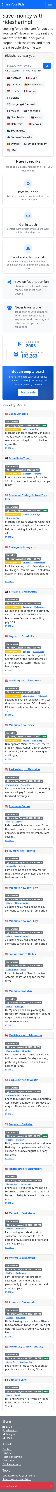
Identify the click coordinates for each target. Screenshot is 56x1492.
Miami (26, 740)
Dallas (23, 969)
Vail (25, 429)
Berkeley (20, 1140)
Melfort (9, 1228)
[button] (47, 66)
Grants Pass (38, 651)
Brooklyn (19, 1006)
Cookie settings (11, 1464)
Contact (7, 1449)
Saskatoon (21, 1228)
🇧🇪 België (31, 78)
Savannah (20, 1317)
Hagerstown (12, 1184)
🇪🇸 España (13, 91)
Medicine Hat (12, 1051)
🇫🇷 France (30, 91)
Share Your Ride (13, 4)
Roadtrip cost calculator (16, 1479)
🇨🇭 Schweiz (34, 124)
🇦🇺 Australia (14, 78)
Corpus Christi (13, 1095)
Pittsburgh (42, 696)
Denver (19, 821)
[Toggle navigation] (49, 4)
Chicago (26, 562)
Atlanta (9, 1317)
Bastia (9, 1395)
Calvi (17, 1395)
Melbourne (39, 607)
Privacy (6, 1453)
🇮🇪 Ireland (13, 97)
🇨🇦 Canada (13, 84)
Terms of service (12, 1456)
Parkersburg (12, 785)
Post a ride (28, 392)
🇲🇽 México (13, 111)
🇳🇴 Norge (36, 117)
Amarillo (34, 429)
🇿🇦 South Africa (16, 130)
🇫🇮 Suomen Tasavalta (19, 137)
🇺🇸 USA (11, 150)
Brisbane (27, 607)
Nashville (25, 785)
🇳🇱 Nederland (32, 111)
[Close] (50, 1486)
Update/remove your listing (18, 1475)
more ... (9, 448)
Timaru (37, 473)
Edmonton (26, 1051)
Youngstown (39, 562)
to (18, 414)
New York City (12, 518)
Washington (28, 696)
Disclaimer (8, 1460)
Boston (9, 821)
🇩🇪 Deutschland (33, 84)
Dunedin (27, 473)
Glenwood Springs (31, 514)
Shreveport (26, 1184)
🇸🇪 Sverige (13, 143)
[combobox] (22, 66)
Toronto (22, 866)
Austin (26, 1095)
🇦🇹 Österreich (15, 124)
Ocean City (11, 1362)
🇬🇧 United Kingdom (35, 143)
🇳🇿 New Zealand (16, 117)
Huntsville (11, 866)
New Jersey (37, 740)
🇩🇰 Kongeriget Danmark (21, 104)
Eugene (26, 651)
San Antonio (12, 969)
